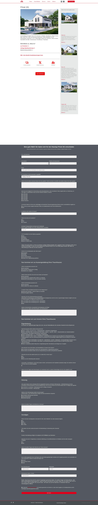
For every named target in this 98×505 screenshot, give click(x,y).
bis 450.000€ (25, 198)
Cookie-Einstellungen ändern (61, 502)
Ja (22, 219)
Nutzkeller (24, 254)
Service (48, 1)
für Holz (23, 423)
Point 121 (63, 35)
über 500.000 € (25, 200)
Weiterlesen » (63, 42)
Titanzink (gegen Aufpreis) (27, 292)
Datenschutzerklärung (32, 487)
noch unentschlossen (26, 256)
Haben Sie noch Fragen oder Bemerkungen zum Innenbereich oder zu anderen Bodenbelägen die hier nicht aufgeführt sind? (46, 369)
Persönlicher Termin (26, 461)
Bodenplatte (24, 252)
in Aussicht (24, 222)
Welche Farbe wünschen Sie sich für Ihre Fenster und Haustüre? (34, 274)
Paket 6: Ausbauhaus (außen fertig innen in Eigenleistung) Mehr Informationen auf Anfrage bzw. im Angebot (44, 343)
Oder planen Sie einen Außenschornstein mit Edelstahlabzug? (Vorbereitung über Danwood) (40, 428)
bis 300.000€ (25, 194)
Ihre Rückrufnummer (25, 466)
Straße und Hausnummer (54, 161)
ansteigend (24, 238)
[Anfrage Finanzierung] (40, 62)
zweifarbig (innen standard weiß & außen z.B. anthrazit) (33, 277)
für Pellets (24, 424)
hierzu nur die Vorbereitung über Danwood (31, 358)
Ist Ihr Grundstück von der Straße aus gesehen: (31, 234)
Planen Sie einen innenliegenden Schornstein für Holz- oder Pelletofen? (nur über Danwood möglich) (41, 418)
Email (22, 167)
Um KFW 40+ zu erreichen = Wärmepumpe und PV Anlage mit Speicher (37, 387)
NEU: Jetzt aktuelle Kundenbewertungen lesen (31, 55)
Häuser (30, 1)
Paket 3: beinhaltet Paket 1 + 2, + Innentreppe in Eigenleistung (35, 334)
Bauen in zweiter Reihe (27, 241)
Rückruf (23, 460)
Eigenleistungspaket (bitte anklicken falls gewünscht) (32, 328)
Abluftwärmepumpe (26, 397)
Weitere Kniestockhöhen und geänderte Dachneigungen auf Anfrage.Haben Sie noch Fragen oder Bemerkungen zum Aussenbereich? (35, 308)
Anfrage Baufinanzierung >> (27, 48)
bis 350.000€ (25, 195)
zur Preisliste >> (24, 46)
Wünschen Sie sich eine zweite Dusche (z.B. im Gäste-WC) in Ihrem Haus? (36, 354)
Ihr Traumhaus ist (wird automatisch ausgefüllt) (30, 174)
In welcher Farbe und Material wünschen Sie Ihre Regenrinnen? (34, 289)
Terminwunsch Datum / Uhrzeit (27, 473)
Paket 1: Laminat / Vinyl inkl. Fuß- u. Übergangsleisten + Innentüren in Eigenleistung (39, 330)
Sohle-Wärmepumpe (26, 396)
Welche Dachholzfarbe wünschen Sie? (29, 282)
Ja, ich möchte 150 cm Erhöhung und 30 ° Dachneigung (33, 302)
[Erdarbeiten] (53, 62)
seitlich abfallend (25, 239)
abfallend (24, 237)
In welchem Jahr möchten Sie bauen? (29, 211)
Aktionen (54, 1)
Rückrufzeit (51, 466)
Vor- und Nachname (25, 154)
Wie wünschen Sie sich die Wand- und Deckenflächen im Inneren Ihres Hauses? (37, 347)
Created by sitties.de (86, 502)
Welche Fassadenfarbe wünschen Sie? (29, 266)
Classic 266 (63, 104)
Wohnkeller (24, 255)
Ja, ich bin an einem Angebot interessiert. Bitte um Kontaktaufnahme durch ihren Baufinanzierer (41, 206)
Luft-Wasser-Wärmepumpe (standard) (30, 395)
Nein (23, 207)
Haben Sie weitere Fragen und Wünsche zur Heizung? (32, 404)
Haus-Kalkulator (37, 1)
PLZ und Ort (23, 161)
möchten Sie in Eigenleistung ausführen (30, 258)
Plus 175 (63, 67)
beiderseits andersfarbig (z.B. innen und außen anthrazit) (33, 279)
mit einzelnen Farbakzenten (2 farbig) (30, 269)
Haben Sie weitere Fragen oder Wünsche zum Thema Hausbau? (34, 447)
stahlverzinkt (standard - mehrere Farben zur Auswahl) (33, 291)
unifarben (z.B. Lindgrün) (27, 270)
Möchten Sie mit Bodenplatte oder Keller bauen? (31, 251)
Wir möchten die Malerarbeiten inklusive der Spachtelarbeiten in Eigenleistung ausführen (40, 349)
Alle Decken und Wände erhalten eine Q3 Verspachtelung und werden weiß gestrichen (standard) (42, 350)
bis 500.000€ (25, 199)
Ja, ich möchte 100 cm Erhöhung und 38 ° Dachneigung (33, 300)
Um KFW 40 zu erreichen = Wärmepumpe (30, 388)
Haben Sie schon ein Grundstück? (28, 218)
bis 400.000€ (25, 196)
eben (23, 235)
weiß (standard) (25, 268)
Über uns (43, 1)
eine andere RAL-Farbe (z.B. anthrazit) (30, 285)
